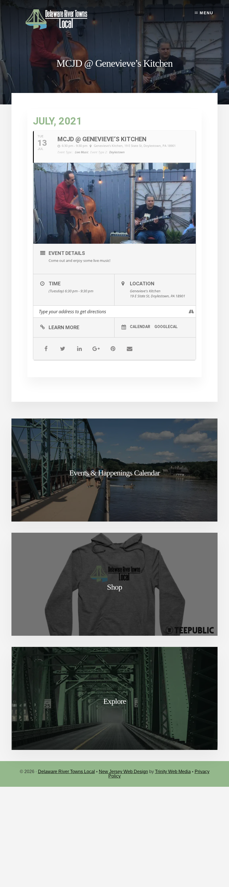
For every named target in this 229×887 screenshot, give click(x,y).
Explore (114, 701)
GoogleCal (166, 326)
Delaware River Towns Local (66, 771)
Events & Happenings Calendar (114, 472)
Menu (206, 13)
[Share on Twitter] (63, 349)
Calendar (140, 326)
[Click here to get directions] (191, 311)
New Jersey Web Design (123, 771)
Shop (114, 587)
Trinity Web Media (173, 771)
